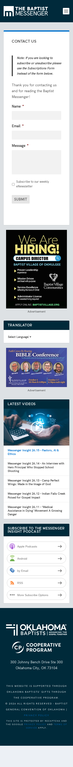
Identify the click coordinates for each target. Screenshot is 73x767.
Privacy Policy (36, 715)
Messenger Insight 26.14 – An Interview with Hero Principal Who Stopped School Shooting (36, 467)
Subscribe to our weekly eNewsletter (32, 184)
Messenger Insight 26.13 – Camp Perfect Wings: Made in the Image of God (33, 482)
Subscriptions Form (40, 68)
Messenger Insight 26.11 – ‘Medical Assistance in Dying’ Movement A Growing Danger (35, 510)
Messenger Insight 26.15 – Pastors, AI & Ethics (33, 452)
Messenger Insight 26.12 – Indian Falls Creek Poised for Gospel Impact (36, 495)
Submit (20, 199)
